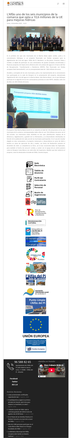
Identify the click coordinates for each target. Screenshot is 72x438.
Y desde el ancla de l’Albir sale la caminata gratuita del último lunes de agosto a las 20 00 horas (20, 412)
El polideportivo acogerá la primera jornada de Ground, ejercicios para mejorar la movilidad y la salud (19, 402)
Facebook (14, 378)
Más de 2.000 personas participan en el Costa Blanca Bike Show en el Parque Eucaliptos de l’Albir (20, 426)
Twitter (15, 381)
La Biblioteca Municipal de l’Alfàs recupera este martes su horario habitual (18, 434)
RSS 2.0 (15, 384)
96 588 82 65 (22, 362)
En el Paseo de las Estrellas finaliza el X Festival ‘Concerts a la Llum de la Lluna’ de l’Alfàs (20, 419)
